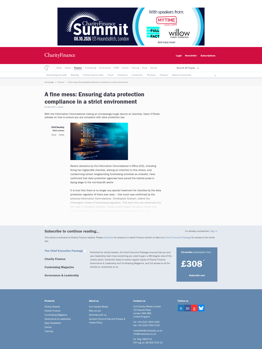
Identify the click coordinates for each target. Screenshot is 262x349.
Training (135, 67)
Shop (144, 67)
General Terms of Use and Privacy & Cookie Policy (107, 320)
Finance (78, 67)
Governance (105, 67)
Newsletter (191, 55)
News (59, 67)
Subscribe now (197, 275)
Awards (153, 67)
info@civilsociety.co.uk (144, 333)
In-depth (60, 107)
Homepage (49, 82)
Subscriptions (208, 55)
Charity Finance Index (93, 74)
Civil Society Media (98, 306)
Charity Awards (52, 306)
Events (125, 67)
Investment (137, 74)
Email (54, 134)
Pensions (151, 74)
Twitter (61, 134)
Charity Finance (55, 259)
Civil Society (57, 127)
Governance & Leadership (62, 275)
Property (164, 74)
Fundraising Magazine (59, 267)
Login (179, 55)
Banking (75, 74)
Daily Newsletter (53, 322)
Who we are (95, 310)
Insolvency (123, 74)
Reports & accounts (181, 74)
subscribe (108, 237)
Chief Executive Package (178, 237)
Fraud (110, 74)
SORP (116, 67)
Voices (68, 67)
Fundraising (90, 67)
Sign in (213, 231)
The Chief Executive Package (64, 251)
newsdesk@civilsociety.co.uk (147, 330)
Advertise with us (97, 314)
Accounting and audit (56, 74)
